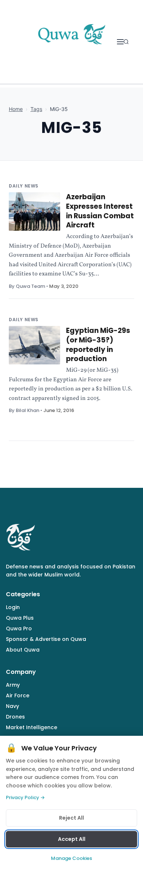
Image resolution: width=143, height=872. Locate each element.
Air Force (17, 695)
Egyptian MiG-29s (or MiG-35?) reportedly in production (98, 345)
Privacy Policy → (25, 797)
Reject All (71, 817)
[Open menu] (120, 42)
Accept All (71, 839)
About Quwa (23, 649)
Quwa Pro (19, 628)
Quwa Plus (20, 617)
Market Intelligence (31, 727)
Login (13, 607)
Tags (36, 109)
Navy (12, 706)
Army (13, 685)
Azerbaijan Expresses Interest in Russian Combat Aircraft (100, 211)
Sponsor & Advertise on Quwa (46, 639)
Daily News (23, 186)
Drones (15, 716)
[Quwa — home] (71, 41)
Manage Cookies (71, 858)
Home (16, 109)
